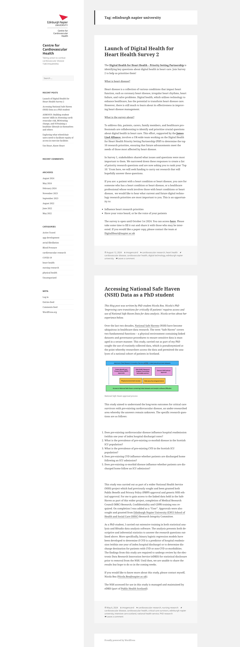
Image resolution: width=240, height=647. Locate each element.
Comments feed (50, 307)
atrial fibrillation (51, 242)
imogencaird (132, 252)
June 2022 (47, 208)
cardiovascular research (54, 252)
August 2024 (48, 178)
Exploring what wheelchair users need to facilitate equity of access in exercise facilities (58, 137)
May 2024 (47, 183)
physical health (50, 272)
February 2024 (49, 188)
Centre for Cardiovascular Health (55, 49)
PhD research (166, 613)
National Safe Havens (147, 325)
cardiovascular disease (115, 255)
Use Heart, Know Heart (54, 145)
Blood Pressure (50, 247)
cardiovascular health (137, 255)
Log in (45, 297)
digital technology (156, 255)
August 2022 (48, 203)
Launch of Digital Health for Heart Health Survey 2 (139, 51)
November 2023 (50, 193)
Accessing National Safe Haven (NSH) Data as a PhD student (142, 291)
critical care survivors (158, 610)
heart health (48, 262)
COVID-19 (47, 257)
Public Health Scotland (134, 588)
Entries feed (48, 302)
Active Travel (49, 232)
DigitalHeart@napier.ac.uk (119, 233)
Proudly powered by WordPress (119, 640)
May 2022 (47, 213)
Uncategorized (49, 277)
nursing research (51, 267)
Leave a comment (126, 258)
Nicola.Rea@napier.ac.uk (132, 576)
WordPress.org (50, 312)
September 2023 (50, 198)
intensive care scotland (125, 613)
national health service (148, 613)
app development (51, 237)
